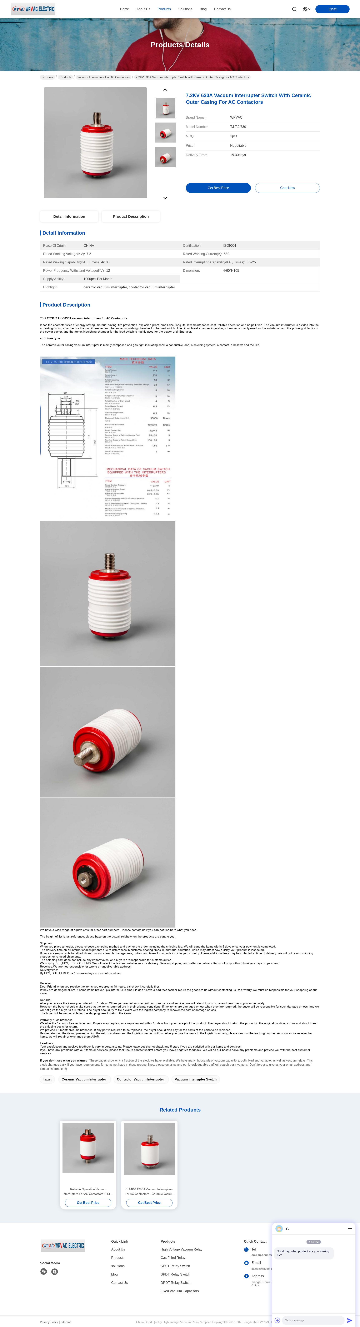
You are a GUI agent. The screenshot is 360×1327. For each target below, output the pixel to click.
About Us (118, 1249)
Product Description (131, 216)
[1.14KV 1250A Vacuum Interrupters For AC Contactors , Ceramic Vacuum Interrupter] (149, 1153)
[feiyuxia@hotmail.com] (54, 1271)
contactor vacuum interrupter (140, 1079)
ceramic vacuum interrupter (84, 1079)
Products (65, 77)
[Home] (63, 1251)
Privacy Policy (49, 1322)
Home (124, 9)
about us (143, 9)
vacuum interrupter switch (196, 1079)
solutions (185, 9)
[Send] (349, 1320)
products (164, 9)
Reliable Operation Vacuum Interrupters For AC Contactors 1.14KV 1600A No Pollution (88, 1192)
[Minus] (349, 1228)
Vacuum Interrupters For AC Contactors (104, 77)
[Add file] (277, 1320)
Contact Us (119, 1282)
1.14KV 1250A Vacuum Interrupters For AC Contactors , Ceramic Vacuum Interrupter (149, 1192)
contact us (222, 9)
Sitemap (66, 1322)
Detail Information (69, 216)
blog (203, 9)
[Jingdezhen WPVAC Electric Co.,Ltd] (33, 9)
